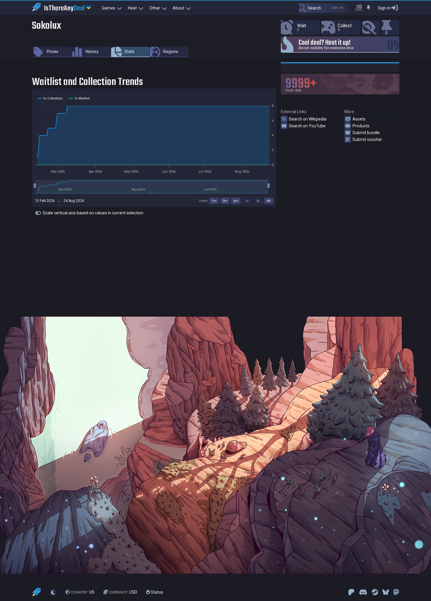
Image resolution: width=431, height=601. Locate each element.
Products (361, 125)
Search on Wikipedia (307, 119)
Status (156, 592)
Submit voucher (367, 139)
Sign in (384, 8)
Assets (359, 119)
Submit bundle (366, 132)
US (82, 592)
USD (123, 592)
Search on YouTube (307, 125)
